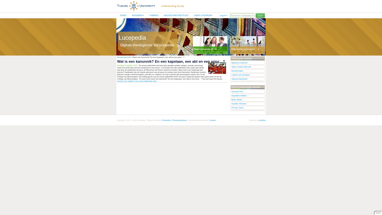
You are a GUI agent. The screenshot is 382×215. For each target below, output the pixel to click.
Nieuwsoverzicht (124, 57)
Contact (212, 120)
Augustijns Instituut (176, 15)
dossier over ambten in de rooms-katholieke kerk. (137, 81)
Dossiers (137, 15)
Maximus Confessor (239, 63)
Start (123, 15)
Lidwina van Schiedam (240, 75)
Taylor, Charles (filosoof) (241, 67)
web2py (262, 120)
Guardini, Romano (238, 104)
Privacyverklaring (179, 120)
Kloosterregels (237, 71)
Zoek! (260, 15)
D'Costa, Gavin (237, 108)
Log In (223, 15)
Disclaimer (166, 120)
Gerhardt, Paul (237, 92)
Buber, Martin (236, 100)
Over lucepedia (203, 15)
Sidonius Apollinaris (239, 79)
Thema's (153, 15)
